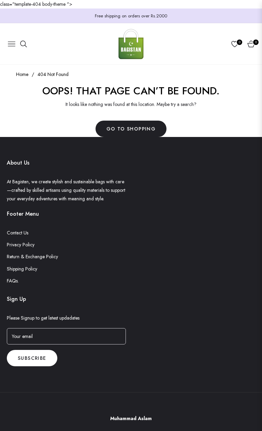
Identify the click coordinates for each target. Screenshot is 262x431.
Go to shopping (131, 128)
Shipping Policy (22, 268)
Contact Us (17, 232)
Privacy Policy (20, 244)
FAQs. (13, 280)
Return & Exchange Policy (32, 256)
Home (22, 74)
